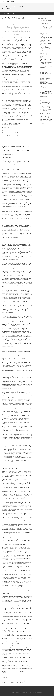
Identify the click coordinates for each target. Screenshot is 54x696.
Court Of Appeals (28, 678)
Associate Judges (18, 678)
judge (18, 682)
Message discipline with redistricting (45, 22)
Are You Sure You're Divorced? (13, 18)
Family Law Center (5, 681)
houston (15, 682)
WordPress (36, 692)
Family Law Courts (11, 681)
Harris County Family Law (9, 682)
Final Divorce (16, 681)
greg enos (3, 682)
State (6, 677)
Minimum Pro (22, 692)
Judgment (21, 682)
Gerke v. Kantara (29, 681)
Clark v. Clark (23, 678)
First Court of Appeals (22, 681)
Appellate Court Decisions (10, 678)
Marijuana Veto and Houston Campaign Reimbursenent (46, 92)
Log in (40, 692)
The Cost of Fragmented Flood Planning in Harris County (46, 104)
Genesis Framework (30, 692)
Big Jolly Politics (8, 1)
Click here (7, 112)
